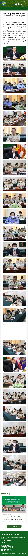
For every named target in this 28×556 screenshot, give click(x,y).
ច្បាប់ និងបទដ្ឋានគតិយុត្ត (5, 545)
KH (21, 1)
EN (24, 1)
